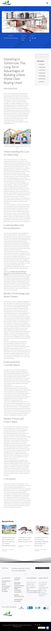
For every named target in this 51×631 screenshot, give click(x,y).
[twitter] (32, 38)
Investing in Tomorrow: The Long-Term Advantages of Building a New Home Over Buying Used (41, 541)
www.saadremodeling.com (33, 592)
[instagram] (35, 38)
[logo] (6, 1)
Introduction (42, 64)
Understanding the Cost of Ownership (43, 67)
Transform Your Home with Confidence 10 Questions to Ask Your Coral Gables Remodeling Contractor (9, 541)
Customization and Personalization (43, 70)
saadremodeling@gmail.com (33, 590)
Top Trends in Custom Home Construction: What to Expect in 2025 (25, 539)
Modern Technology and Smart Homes (43, 73)
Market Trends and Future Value (43, 78)
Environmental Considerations (43, 75)
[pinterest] (30, 40)
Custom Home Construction (11, 38)
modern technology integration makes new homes (16, 461)
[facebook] (30, 38)
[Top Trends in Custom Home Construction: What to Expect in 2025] (25, 529)
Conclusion (41, 81)
